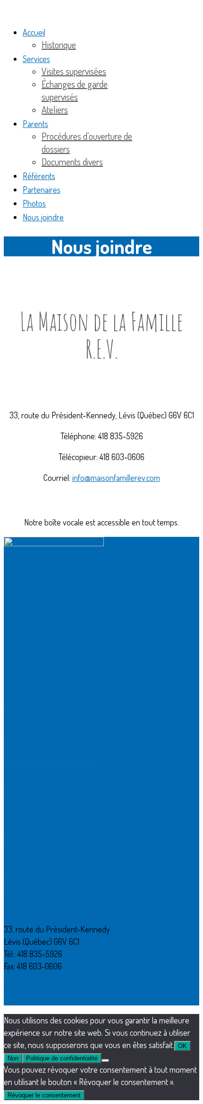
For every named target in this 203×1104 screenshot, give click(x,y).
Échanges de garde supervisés (53, 708)
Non (13, 1058)
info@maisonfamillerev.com (116, 477)
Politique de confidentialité (47, 999)
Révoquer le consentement (44, 1095)
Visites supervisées (35, 687)
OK (182, 1046)
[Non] (105, 1060)
